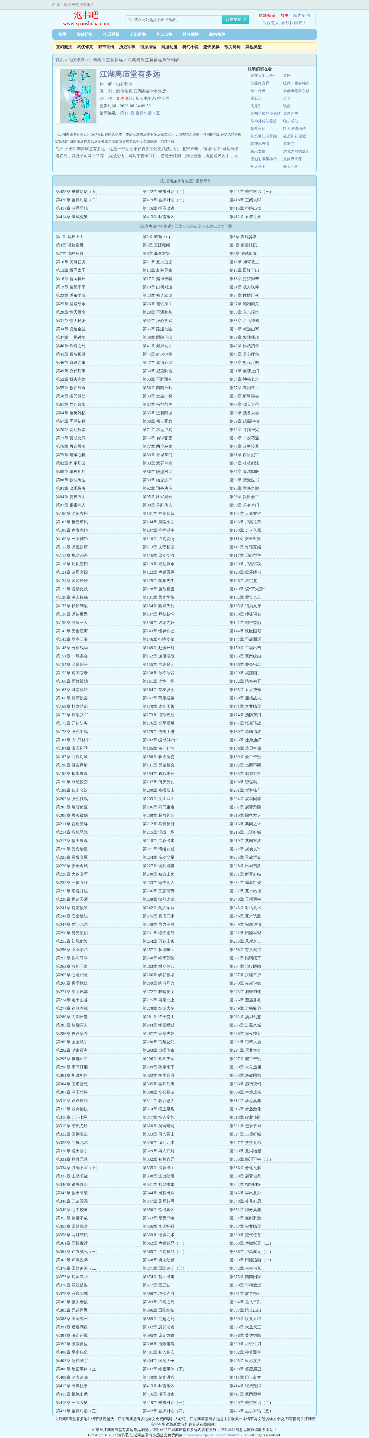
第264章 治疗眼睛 (245, 966)
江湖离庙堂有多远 (105, 59)
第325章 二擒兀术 (72, 1142)
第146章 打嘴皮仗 (159, 639)
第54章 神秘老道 (244, 379)
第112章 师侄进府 (72, 547)
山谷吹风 (124, 84)
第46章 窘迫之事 (71, 362)
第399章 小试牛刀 (245, 1344)
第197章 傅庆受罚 (159, 782)
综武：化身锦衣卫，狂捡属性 (299, 83)
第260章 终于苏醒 (159, 958)
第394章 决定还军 (72, 1335)
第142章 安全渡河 (72, 631)
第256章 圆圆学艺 (72, 949)
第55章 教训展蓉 (71, 388)
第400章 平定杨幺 (72, 1352)
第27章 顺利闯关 (244, 304)
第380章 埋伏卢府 (159, 1293)
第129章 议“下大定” (247, 589)
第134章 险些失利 (159, 606)
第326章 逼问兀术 (159, 1142)
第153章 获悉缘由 (245, 656)
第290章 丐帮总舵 (159, 1042)
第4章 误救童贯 (69, 245)
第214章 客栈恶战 (72, 832)
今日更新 (111, 34)
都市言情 (106, 47)
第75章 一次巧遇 (244, 438)
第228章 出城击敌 (245, 866)
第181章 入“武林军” (74, 740)
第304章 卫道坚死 (72, 1084)
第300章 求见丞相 (245, 1067)
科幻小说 (190, 47)
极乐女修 (258, 151)
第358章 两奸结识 (72, 1235)
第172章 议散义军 (72, 715)
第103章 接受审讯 (72, 522)
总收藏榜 (191, 34)
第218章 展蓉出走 (159, 840)
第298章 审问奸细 (72, 1067)
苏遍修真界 (259, 83)
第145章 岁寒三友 (72, 639)
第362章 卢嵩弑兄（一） (165, 1243)
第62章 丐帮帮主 (157, 404)
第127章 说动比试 (72, 589)
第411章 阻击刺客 (245, 1377)
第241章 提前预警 (72, 908)
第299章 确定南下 (159, 1067)
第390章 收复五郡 (245, 1319)
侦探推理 (148, 47)
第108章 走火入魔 (245, 530)
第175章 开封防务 (72, 723)
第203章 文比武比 (159, 799)
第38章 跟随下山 (157, 337)
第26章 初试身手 (157, 304)
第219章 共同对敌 (245, 840)
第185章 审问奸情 (159, 748)
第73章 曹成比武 (71, 438)
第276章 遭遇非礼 (245, 1000)
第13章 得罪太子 (71, 270)
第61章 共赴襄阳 (71, 404)
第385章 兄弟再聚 (72, 1310)
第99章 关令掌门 (244, 505)
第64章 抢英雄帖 (71, 413)
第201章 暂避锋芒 (245, 790)
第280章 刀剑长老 (72, 1017)
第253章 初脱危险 (72, 941)
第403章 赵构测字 (72, 1360)
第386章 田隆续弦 (159, 1310)
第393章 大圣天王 (245, 1327)
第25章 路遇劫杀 (71, 304)
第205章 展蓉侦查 (72, 807)
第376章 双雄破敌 (72, 1285)
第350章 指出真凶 (159, 1209)
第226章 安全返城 (72, 866)
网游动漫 (169, 47)
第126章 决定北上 (245, 580)
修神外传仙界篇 (263, 121)
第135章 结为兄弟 (245, 606)
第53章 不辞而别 (157, 379)
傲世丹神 (258, 91)
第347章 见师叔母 (159, 1201)
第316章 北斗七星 (72, 1117)
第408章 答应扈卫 (245, 1369)
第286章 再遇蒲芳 (72, 1033)
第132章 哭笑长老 (245, 597)
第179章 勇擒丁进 (159, 731)
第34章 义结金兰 (71, 329)
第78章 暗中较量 (244, 446)
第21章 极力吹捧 (244, 287)
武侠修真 (85, 47)
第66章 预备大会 (244, 413)
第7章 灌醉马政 (69, 253)
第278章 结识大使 (159, 1008)
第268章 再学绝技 (72, 983)
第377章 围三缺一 (159, 1285)
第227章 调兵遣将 (159, 866)
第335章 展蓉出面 (159, 1168)
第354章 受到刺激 (245, 1218)
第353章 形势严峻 (159, 1218)
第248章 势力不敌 (159, 924)
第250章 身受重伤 (72, 933)
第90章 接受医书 (244, 480)
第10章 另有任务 (71, 262)
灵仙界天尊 (292, 159)
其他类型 (254, 47)
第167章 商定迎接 (159, 698)
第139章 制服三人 (72, 622)
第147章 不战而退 (245, 639)
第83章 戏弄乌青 (157, 463)
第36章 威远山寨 (244, 329)
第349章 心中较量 (72, 1209)
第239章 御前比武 (159, 899)
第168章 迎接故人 (245, 698)
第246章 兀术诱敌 (245, 916)
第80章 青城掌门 (157, 455)
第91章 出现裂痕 (71, 488)
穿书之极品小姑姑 (265, 113)
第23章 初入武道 (157, 295)
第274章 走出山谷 (72, 1000)
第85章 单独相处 (71, 471)
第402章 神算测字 (245, 1352)
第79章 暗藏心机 (71, 455)
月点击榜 (164, 34)
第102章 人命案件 (245, 513)
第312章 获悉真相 (245, 1100)
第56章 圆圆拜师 (157, 388)
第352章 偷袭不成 (72, 1218)
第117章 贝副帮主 (245, 555)
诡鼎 (287, 106)
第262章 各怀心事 (72, 966)
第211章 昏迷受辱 (72, 824)
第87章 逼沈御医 (244, 471)
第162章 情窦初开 (245, 681)
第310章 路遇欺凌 (72, 1100)
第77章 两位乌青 (157, 446)
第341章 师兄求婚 (159, 1184)
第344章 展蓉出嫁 (159, 1193)
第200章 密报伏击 (159, 790)
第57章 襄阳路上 (244, 388)
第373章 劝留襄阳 (72, 1277)
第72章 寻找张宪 (244, 429)
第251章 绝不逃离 (159, 933)
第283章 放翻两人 (72, 1025)
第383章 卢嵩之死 (159, 1302)
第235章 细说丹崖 (72, 891)
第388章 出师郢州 (72, 1319)
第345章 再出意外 (245, 1193)
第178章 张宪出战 (72, 731)
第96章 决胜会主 (244, 497)
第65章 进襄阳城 (157, 413)
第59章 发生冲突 (157, 396)
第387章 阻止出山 (245, 1310)
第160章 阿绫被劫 (72, 681)
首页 (62, 34)
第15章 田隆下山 (244, 270)
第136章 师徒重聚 (72, 614)
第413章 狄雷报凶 (159, 217)
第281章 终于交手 (159, 1017)
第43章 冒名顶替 (71, 354)
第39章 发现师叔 (244, 337)
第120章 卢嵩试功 (245, 564)
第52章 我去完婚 (71, 379)
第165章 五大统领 (245, 689)
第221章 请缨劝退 (159, 849)
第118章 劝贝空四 (72, 564)
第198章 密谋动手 (245, 782)
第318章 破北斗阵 (245, 1117)
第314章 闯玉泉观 (159, 1109)
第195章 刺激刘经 (245, 773)
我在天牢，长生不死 (266, 76)
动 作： (108, 98)
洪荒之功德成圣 (296, 151)
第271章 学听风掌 (72, 991)
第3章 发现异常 (243, 237)
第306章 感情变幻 (245, 1084)
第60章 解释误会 (244, 396)
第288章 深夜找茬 (245, 1033)
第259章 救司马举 (72, 958)
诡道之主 (290, 113)
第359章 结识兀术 (159, 1235)
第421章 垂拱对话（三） (251, 191)
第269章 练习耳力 (159, 983)
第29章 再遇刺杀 (157, 312)
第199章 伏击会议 (72, 790)
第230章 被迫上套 (159, 874)
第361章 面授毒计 (72, 1243)
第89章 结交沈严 (157, 480)
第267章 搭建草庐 (245, 975)
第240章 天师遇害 (245, 899)
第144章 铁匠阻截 (245, 631)
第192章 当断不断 (245, 765)
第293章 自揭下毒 (159, 1050)
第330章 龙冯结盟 (245, 1151)
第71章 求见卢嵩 (157, 429)
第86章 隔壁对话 (157, 471)
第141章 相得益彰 (245, 622)
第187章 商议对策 (72, 757)
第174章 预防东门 (245, 715)
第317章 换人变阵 (159, 1117)
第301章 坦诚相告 (72, 1075)
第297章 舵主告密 (245, 1059)
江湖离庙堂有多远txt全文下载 (207, 226)
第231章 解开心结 (245, 874)
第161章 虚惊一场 (159, 681)
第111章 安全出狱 (245, 539)
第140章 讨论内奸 (159, 622)
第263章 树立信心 (159, 966)
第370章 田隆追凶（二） (78, 1268)
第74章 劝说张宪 (157, 438)
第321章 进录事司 (245, 1126)
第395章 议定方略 (159, 1335)
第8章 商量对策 (156, 253)
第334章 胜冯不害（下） (78, 1168)
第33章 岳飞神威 (244, 320)
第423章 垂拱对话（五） (142, 113)
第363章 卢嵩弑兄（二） (251, 1243)
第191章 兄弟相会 (159, 765)
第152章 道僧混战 (159, 656)
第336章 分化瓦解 (245, 1168)
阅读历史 (85, 34)
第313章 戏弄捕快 (72, 1109)
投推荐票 (161, 98)
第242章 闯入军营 (159, 908)
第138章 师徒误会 (245, 614)
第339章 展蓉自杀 (245, 1176)
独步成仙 (290, 121)
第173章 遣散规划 (159, 715)
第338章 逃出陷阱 (159, 1176)
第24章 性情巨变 (244, 295)
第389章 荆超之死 (159, 1319)
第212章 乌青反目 (159, 824)
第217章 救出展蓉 (72, 840)
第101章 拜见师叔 (159, 513)
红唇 (287, 76)
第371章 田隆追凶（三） (165, 1268)
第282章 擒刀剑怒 (245, 1017)
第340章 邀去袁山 (72, 1184)
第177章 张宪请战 (245, 723)
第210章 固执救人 (245, 815)
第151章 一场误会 (72, 656)
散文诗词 (232, 47)
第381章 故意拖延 (245, 1293)
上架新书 (138, 34)
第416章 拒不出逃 (159, 208)
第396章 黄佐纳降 (245, 1335)
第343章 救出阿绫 (72, 1193)
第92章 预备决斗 (157, 488)
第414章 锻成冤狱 (72, 217)
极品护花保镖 (294, 136)
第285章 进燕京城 (245, 1025)
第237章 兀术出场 (245, 891)
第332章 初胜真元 (159, 1159)
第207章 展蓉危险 (245, 807)
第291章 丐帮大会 (245, 1042)
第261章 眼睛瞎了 (245, 958)
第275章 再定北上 (159, 1000)
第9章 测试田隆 (243, 253)
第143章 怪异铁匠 (159, 631)
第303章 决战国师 (245, 1075)
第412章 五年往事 (245, 217)
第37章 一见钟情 (71, 337)
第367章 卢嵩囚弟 (72, 1260)
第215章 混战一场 (159, 832)
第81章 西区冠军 (244, 455)
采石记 (256, 98)
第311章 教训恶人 (159, 1100)
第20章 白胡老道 (157, 287)
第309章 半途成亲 (245, 1092)
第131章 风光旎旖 (159, 597)
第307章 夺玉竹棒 (72, 1092)
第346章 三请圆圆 (72, 1201)
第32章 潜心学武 (157, 320)
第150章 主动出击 (245, 648)
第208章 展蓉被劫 (72, 815)
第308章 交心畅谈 (159, 1092)
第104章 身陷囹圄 (159, 522)
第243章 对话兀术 (245, 908)
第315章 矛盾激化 (245, 1109)
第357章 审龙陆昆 (245, 1226)
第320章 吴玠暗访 (159, 1126)
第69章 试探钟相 (244, 421)
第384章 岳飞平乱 (245, 1302)
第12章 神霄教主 (244, 262)
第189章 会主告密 (245, 757)
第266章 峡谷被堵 (159, 975)
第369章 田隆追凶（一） (251, 1260)
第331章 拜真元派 (72, 1159)
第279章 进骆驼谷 (245, 1008)
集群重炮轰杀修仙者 (299, 91)
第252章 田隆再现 (245, 933)
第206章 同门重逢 (159, 807)
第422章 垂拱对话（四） (165, 191)
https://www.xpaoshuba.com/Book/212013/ (216, 1435)
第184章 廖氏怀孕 (72, 748)
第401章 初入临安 (159, 1352)
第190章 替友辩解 (72, 765)
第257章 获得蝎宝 (159, 949)
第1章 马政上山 (69, 237)
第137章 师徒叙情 (159, 614)
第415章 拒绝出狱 (245, 208)
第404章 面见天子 (159, 1360)
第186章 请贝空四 (245, 748)
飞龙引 (256, 106)
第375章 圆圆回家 (245, 1277)
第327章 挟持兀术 (245, 1142)
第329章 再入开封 (159, 1151)
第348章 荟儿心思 (245, 1201)
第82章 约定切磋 (71, 463)
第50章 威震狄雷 (157, 371)
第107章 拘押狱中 (159, 530)
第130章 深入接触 (72, 597)
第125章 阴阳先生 (159, 580)
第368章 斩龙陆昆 (159, 1260)
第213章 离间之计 (245, 824)
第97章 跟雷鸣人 (71, 505)
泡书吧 (86, 15)
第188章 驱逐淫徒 (159, 757)
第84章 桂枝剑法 (244, 463)
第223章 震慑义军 (72, 857)
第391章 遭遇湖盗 (72, 1327)
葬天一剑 (290, 166)
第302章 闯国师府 (159, 1075)
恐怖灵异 (211, 47)
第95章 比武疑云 (157, 497)
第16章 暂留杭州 (71, 279)
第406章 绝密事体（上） (78, 1369)
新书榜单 (217, 34)
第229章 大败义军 (72, 874)
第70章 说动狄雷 (71, 429)
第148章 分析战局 (72, 648)
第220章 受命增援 (72, 849)
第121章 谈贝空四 (72, 572)
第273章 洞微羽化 (245, 991)
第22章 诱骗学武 (71, 295)
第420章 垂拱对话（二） (78, 200)
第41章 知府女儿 (157, 346)
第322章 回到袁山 (72, 1134)
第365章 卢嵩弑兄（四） (165, 1251)
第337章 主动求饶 (72, 1176)
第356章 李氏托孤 (159, 1226)
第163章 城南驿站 (72, 689)
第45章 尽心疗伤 (244, 354)
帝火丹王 (258, 166)
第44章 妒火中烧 (157, 354)
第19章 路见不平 (71, 287)
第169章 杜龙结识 (72, 706)
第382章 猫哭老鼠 (72, 1302)
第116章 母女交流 (159, 555)
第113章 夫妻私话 (159, 547)
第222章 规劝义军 (245, 849)
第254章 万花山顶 (159, 941)
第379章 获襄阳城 (72, 1293)
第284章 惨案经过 (159, 1025)
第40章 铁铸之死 (71, 346)
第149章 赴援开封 (159, 648)
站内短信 (302, 16)
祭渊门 (288, 144)
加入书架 (144, 98)
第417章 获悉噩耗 (72, 208)
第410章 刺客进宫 (159, 1377)
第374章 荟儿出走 (159, 1277)
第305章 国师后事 (159, 1084)
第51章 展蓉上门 (244, 371)
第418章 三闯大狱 (245, 200)
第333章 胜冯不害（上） (251, 1159)
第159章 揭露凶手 (245, 673)
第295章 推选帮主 (72, 1059)
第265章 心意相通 (72, 975)
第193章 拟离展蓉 (72, 773)
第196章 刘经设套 (72, 782)
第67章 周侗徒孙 (71, 421)
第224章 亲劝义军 (159, 857)
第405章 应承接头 (245, 1360)
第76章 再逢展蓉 (71, 446)
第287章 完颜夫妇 (159, 1033)
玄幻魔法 (64, 47)
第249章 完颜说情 (245, 924)
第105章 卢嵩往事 (245, 522)
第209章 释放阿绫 (159, 815)
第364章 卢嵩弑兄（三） (78, 1251)
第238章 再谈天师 (72, 899)
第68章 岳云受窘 (157, 421)
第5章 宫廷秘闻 (156, 245)
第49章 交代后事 (71, 371)
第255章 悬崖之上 (245, 941)
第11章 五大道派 (157, 262)
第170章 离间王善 (159, 706)
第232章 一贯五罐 (72, 882)
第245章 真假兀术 (159, 916)
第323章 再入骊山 (159, 1134)
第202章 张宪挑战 (72, 799)
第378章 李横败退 (245, 1285)
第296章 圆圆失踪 (159, 1059)
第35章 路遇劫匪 (157, 329)
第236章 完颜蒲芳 (159, 891)
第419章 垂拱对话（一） (165, 200)
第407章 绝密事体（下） (165, 1369)
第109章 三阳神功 (72, 539)
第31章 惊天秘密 (71, 320)
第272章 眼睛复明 (159, 991)
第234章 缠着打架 (245, 882)
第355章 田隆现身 (72, 1226)
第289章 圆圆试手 (72, 1042)
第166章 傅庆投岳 (72, 698)
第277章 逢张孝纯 (72, 1008)
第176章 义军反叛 (159, 723)
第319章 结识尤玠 (72, 1126)
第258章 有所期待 (245, 949)
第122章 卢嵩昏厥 (159, 572)
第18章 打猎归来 (244, 279)
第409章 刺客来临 (72, 1377)
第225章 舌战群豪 (245, 857)
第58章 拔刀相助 (71, 396)
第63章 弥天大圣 (244, 404)
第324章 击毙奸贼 (245, 1134)
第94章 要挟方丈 (71, 497)
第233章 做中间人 (159, 882)
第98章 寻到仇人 (157, 505)
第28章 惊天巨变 (71, 312)
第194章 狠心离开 (159, 773)
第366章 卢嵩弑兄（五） (251, 1251)
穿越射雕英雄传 (263, 159)
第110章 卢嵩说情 (159, 539)
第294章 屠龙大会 (245, 1050)
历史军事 (127, 47)
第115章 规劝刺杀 (72, 555)
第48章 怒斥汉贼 (244, 362)
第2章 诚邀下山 (156, 237)
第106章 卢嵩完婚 (72, 530)
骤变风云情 (259, 144)
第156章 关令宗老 (245, 664)
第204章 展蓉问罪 (245, 799)
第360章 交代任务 (245, 1235)
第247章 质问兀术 (72, 924)
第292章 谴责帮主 (72, 1050)
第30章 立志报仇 (244, 312)
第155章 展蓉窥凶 (159, 664)
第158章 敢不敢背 (159, 673)
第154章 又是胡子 (72, 664)
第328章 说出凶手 (72, 1151)
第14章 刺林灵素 (157, 270)
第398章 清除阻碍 (159, 1344)
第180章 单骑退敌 (245, 731)
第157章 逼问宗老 (72, 673)
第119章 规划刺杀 (159, 564)
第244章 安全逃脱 (72, 916)
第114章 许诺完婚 (245, 547)
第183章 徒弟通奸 (245, 740)
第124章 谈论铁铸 (72, 580)
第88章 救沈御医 (71, 480)
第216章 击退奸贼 (245, 832)
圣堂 (287, 98)
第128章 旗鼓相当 (159, 589)
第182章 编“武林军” (160, 740)
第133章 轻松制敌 (72, 606)
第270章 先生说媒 (245, 983)
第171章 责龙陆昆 (245, 706)
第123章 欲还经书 (245, 572)
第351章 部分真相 (245, 1209)
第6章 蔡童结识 (243, 245)
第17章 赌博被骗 (157, 279)
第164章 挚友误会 (159, 689)
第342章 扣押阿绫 (245, 1184)
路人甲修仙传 (294, 129)
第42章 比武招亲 (244, 346)
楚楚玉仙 (258, 129)
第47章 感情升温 (157, 362)
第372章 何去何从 (245, 1268)
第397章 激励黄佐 (72, 1344)
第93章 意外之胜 (244, 488)
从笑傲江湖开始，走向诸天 (266, 136)
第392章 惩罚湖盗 (159, 1327)
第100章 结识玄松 (72, 513)
